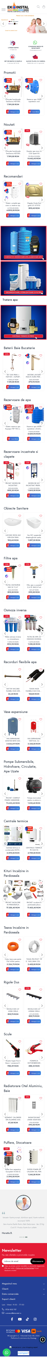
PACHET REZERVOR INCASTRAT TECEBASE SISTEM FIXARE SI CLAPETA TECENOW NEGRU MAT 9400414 (13, 484)
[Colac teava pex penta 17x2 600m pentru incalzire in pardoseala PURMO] (13, 946)
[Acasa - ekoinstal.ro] (18, 6)
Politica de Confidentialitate (25, 1268)
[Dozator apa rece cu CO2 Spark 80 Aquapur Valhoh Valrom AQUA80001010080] (34, 139)
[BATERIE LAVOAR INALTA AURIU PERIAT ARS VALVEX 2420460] (34, 362)
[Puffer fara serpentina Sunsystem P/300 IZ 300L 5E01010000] (13, 1157)
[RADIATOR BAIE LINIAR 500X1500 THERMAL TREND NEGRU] (34, 1105)
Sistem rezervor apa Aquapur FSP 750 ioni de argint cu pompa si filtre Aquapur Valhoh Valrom (13, 428)
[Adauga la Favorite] (19, 80)
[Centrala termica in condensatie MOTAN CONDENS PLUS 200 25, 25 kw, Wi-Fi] (13, 835)
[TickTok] (27, 1319)
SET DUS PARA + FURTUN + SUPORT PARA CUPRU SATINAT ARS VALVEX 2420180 (13, 376)
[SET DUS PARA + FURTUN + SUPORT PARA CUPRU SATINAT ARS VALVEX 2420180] (13, 362)
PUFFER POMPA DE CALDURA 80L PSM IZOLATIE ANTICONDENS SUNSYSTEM (34, 1170)
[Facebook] (12, 1319)
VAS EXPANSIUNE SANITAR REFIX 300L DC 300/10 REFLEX (13, 740)
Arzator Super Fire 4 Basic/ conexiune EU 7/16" (13, 1062)
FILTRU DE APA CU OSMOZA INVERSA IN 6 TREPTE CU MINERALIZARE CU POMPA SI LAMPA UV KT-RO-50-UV (34, 638)
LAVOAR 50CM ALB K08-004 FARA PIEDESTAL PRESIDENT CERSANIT (13, 536)
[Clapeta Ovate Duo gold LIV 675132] (34, 191)
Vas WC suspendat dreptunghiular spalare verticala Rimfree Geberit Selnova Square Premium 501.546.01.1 (34, 536)
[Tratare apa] (23, 278)
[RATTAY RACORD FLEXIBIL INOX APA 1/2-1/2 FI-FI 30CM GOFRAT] (13, 676)
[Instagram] (35, 1319)
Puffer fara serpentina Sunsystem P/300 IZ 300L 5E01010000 (13, 1170)
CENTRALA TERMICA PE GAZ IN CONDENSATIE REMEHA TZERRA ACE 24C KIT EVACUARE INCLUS (34, 849)
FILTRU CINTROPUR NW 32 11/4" (13, 586)
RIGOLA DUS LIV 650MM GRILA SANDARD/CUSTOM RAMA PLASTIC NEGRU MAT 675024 (34, 1010)
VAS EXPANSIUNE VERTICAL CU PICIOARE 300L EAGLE (34, 740)
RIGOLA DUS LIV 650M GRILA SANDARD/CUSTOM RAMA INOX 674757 (13, 1010)
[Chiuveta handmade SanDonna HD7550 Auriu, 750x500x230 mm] (13, 87)
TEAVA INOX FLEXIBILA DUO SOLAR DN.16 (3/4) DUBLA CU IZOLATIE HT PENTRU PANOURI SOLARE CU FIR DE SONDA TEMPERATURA (34, 690)
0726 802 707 (10, 1309)
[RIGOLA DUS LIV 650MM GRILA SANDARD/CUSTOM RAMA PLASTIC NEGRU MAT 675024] (34, 996)
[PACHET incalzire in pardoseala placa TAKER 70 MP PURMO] (34, 890)
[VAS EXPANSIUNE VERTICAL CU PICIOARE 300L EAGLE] (34, 726)
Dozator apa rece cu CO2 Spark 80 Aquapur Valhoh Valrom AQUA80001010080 (34, 152)
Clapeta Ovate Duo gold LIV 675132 (34, 204)
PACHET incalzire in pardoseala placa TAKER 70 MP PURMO (34, 903)
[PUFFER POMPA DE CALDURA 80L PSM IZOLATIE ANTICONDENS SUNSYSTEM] (34, 1157)
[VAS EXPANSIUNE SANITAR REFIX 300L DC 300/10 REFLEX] (13, 726)
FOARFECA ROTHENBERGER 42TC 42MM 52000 (34, 1062)
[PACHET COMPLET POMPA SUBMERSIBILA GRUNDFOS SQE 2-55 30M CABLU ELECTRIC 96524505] (13, 785)
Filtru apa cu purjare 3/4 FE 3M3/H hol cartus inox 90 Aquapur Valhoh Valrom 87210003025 (34, 586)
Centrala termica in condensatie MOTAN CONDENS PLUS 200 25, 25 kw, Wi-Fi (13, 849)
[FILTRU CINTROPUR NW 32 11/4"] (13, 572)
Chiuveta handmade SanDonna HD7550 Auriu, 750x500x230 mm (13, 100)
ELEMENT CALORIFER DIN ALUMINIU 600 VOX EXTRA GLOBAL (13, 1118)
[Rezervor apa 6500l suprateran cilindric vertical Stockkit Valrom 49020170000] (34, 414)
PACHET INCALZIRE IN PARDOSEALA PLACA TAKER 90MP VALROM (13, 903)
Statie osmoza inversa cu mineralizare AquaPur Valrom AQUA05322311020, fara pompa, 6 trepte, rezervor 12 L (13, 638)
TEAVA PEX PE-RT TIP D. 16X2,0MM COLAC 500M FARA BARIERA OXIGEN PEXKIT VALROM (34, 960)
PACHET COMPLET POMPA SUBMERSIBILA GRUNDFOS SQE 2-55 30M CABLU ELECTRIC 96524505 (13, 799)
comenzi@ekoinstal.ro (13, 1313)
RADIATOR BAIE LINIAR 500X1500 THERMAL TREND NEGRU (34, 1118)
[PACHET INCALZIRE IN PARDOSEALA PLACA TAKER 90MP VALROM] (13, 890)
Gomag (33, 1338)
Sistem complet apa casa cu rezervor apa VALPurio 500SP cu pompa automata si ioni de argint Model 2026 (13, 204)
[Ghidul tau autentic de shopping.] (23, 1353)
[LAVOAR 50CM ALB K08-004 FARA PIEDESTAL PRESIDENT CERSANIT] (13, 523)
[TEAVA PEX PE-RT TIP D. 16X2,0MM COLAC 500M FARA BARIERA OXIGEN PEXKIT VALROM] (34, 946)
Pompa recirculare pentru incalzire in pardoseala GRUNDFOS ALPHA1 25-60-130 (34, 799)
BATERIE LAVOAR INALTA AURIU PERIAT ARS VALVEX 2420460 (34, 376)
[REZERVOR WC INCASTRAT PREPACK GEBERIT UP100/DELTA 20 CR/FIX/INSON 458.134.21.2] (34, 471)
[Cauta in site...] (38, 7)
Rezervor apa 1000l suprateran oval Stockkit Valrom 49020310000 (34, 100)
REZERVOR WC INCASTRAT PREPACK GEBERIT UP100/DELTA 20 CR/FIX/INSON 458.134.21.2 (34, 484)
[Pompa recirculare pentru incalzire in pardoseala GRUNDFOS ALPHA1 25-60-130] (34, 785)
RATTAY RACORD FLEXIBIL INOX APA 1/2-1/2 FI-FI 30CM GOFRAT (13, 690)
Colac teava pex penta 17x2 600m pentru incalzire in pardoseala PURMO (13, 960)
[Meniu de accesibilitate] (42, 1339)
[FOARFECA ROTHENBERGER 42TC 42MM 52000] (34, 1048)
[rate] (23, 23)
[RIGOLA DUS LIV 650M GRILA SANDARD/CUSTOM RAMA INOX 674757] (13, 996)
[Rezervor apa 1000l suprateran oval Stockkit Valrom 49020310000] (34, 87)
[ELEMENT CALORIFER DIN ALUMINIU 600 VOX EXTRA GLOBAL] (13, 1105)
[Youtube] (19, 1319)
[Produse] (3, 10)
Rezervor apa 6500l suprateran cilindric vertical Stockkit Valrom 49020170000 (34, 428)
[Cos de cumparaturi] (43, 7)
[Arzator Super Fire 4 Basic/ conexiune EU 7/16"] (13, 1048)
